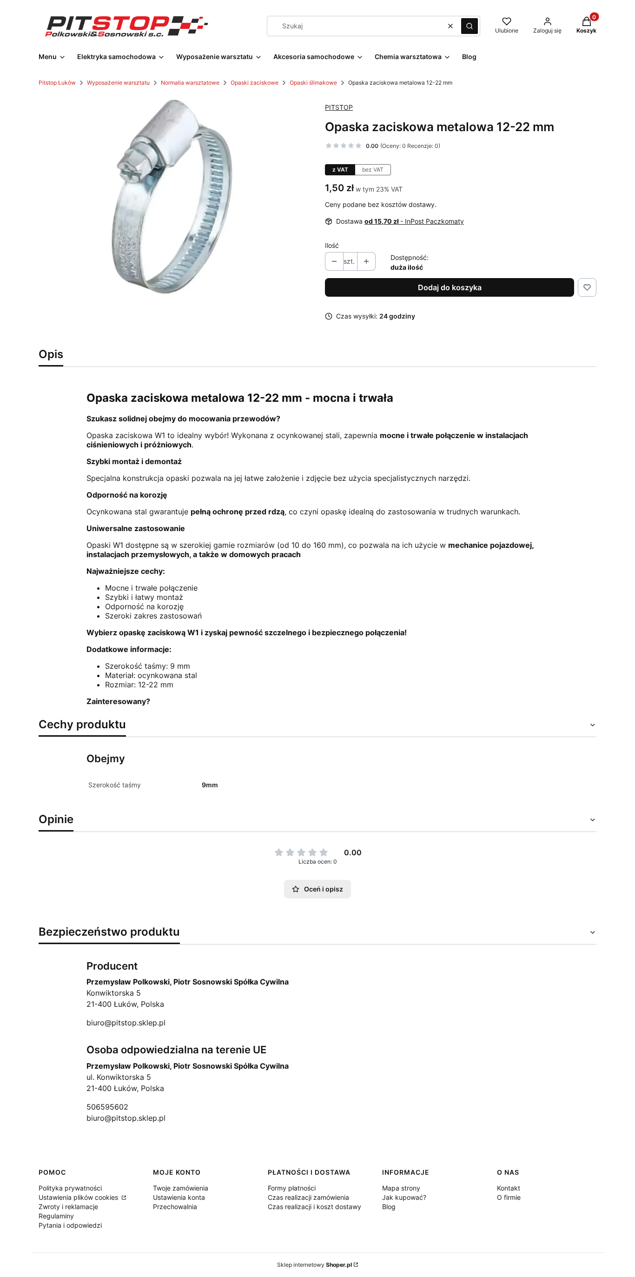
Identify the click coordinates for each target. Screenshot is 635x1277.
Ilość (332, 245)
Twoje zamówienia (180, 1188)
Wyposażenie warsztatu (118, 82)
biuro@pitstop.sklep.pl (125, 1022)
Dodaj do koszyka (450, 287)
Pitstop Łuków (57, 82)
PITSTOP (339, 107)
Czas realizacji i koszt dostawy (314, 1206)
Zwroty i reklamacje (68, 1206)
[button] (469, 26)
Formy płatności (292, 1188)
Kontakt (508, 1188)
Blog (389, 1206)
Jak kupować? (404, 1197)
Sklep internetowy (314, 1264)
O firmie (509, 1197)
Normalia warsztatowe (190, 82)
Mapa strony (401, 1188)
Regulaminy (56, 1216)
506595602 (107, 1106)
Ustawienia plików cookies (79, 1197)
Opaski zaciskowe (254, 82)
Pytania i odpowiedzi (70, 1225)
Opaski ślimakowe (313, 82)
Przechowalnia (175, 1206)
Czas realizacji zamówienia (308, 1197)
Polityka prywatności (70, 1188)
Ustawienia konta (179, 1197)
